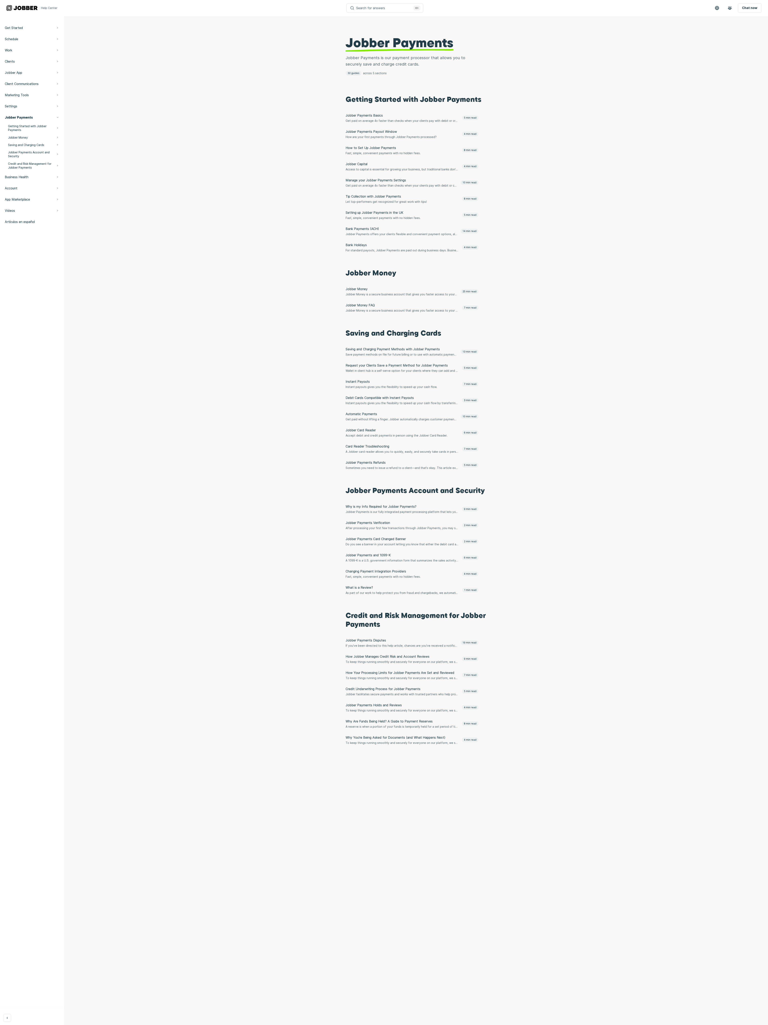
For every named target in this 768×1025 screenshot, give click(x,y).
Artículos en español (20, 222)
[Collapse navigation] (7, 1018)
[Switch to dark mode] (730, 8)
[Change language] (717, 8)
